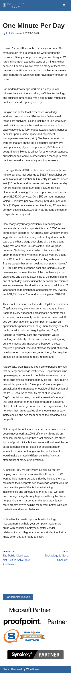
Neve (6, 669)
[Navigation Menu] (64, 5)
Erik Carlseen (14, 33)
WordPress (33, 669)
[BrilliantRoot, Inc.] (14, 5)
